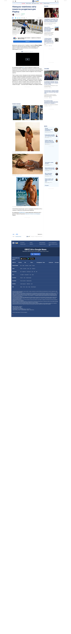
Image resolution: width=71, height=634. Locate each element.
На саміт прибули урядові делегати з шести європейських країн (51, 86)
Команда (31, 242)
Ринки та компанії (23, 280)
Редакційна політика (18, 236)
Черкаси (33, 265)
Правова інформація (42, 242)
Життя (32, 262)
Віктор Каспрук (47, 137)
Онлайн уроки (29, 271)
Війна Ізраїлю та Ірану (35, 3)
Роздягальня (32, 236)
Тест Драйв (22, 274)
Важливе (46, 6)
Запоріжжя (26, 265)
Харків (23, 265)
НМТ (36, 271)
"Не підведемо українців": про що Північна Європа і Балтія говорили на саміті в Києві (51, 83)
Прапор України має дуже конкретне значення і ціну (49, 169)
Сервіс (33, 274)
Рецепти (21, 277)
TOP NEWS (46, 68)
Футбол (21, 268)
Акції (30, 274)
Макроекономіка (29, 280)
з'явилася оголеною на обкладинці (32, 213)
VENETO (41, 3)
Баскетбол (24, 268)
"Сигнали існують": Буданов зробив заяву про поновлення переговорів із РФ (51, 92)
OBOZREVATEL (22, 212)
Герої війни (23, 3)
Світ (25, 262)
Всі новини (57, 262)
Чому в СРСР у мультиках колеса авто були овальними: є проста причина (49, 29)
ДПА (32, 271)
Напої (24, 277)
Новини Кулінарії (28, 277)
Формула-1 (33, 268)
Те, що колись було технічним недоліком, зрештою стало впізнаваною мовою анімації (48, 33)
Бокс (30, 268)
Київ (21, 265)
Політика (20, 262)
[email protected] (23, 309)
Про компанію (22, 242)
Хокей (28, 268)
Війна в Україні (28, 3)
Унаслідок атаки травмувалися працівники (51, 104)
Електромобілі (26, 274)
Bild (23, 67)
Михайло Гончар (47, 182)
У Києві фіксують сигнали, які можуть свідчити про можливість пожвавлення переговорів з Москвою (50, 95)
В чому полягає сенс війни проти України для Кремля (50, 135)
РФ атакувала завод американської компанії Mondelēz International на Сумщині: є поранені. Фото (51, 102)
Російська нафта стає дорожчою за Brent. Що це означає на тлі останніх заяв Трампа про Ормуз (50, 141)
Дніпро (30, 265)
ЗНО (34, 271)
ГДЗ (20, 271)
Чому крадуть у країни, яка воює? (49, 163)
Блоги (44, 262)
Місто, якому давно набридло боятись (48, 174)
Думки (45, 126)
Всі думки (46, 185)
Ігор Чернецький (47, 170)
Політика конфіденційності (53, 242)
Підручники (24, 271)
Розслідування (39, 262)
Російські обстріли (46, 3)
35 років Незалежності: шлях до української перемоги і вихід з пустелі (48, 129)
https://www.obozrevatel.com (44, 291)
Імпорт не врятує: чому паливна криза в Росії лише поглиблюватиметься (49, 180)
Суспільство (51, 262)
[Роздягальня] (28, 236)
